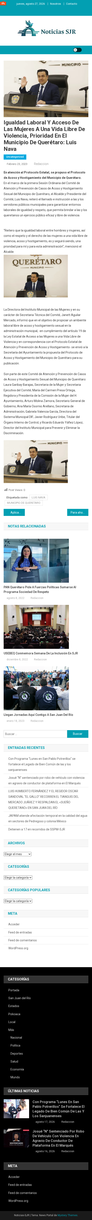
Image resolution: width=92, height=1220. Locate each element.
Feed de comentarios (22, 940)
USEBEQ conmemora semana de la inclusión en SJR (41, 653)
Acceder (14, 924)
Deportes (16, 1053)
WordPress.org (18, 948)
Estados (13, 1006)
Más (11, 1030)
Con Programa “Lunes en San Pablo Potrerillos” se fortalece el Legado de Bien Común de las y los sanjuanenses (42, 764)
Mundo (15, 1077)
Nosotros (55, 3)
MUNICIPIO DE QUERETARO (23, 502)
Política (15, 1045)
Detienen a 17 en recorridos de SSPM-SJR (36, 829)
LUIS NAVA (38, 497)
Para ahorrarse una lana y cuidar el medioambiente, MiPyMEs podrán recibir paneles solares (79, 512)
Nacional (16, 1037)
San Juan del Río (19, 998)
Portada (13, 990)
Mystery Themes (67, 1215)
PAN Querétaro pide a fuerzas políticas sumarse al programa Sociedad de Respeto (40, 589)
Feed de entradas (20, 932)
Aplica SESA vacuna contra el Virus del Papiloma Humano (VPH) (17, 512)
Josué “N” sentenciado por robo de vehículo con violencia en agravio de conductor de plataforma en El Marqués (46, 780)
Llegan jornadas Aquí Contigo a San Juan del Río (38, 714)
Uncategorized (15, 156)
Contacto (71, 3)
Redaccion (41, 164)
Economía (17, 1069)
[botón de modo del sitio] (77, 50)
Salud (14, 1061)
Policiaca (14, 1014)
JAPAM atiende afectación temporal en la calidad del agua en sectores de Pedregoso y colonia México (47, 818)
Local (11, 1022)
